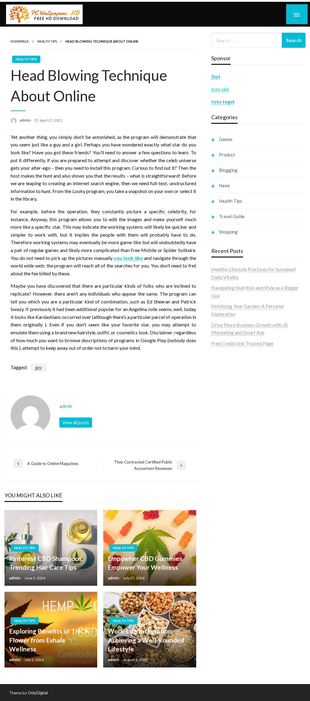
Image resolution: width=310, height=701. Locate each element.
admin (25, 120)
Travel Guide (232, 216)
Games (225, 139)
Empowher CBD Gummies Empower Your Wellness (145, 563)
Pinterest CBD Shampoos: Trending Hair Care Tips (46, 563)
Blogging (228, 170)
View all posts (75, 422)
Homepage (20, 41)
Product (227, 154)
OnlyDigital (38, 692)
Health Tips (47, 41)
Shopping (228, 231)
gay (38, 367)
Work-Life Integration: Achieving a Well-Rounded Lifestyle (146, 640)
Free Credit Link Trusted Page (242, 343)
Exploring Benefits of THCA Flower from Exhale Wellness (49, 640)
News (224, 185)
